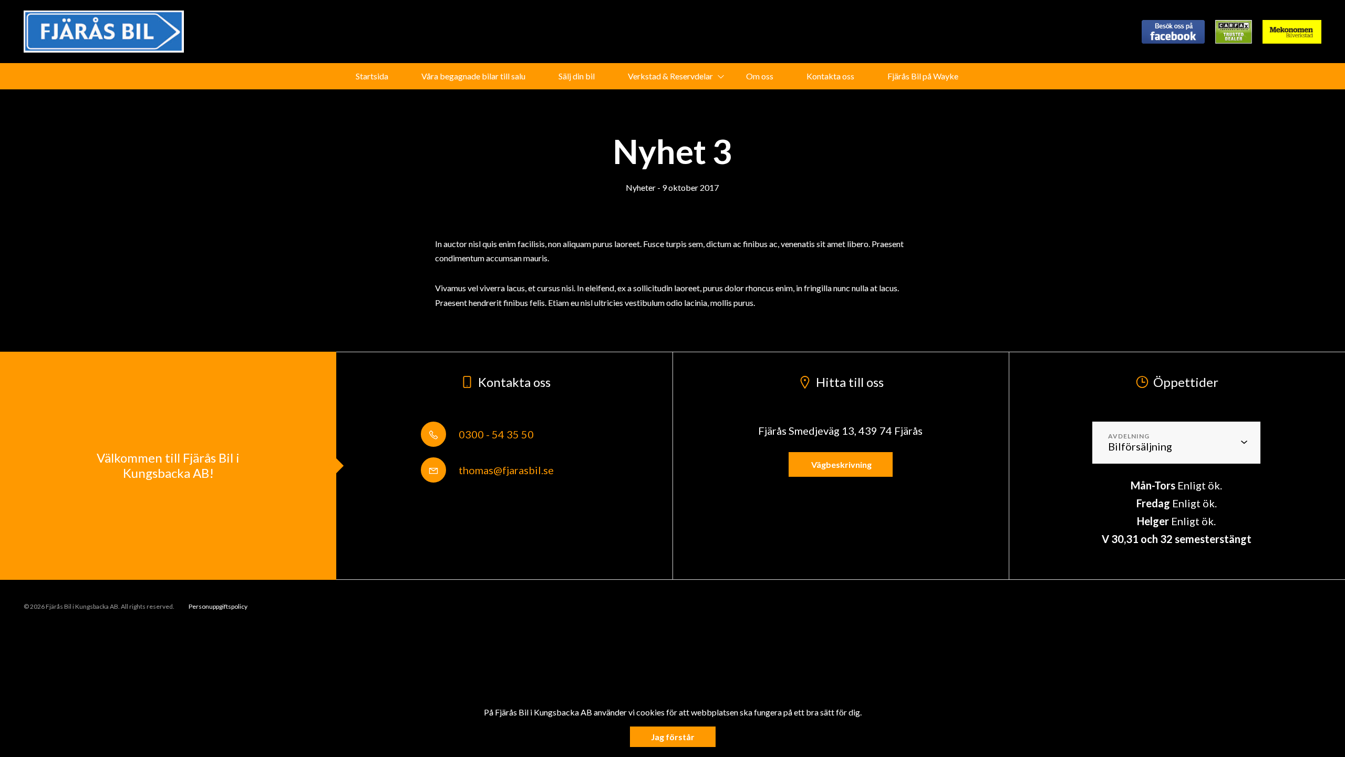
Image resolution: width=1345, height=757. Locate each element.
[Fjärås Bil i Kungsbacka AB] (104, 32)
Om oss (759, 76)
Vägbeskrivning (841, 464)
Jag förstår (673, 737)
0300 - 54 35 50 (495, 434)
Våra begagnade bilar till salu (473, 76)
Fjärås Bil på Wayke (922, 76)
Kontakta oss (830, 76)
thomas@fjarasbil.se (505, 470)
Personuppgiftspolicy (218, 606)
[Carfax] (1233, 32)
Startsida (372, 76)
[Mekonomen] (1292, 32)
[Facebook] (1173, 32)
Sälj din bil (576, 76)
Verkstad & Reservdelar (670, 76)
